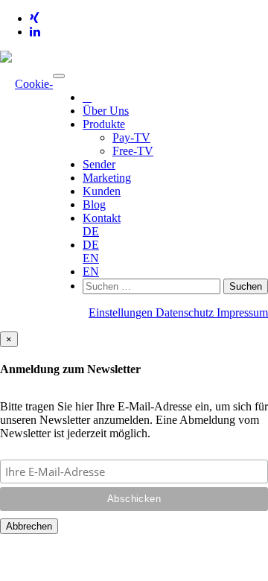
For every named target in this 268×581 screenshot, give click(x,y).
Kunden (102, 191)
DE (91, 231)
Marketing (107, 177)
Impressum (242, 312)
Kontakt (102, 218)
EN (91, 258)
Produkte (104, 124)
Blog (94, 204)
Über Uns (106, 110)
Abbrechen (29, 526)
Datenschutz (186, 312)
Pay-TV (131, 137)
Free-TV (132, 151)
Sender (99, 164)
